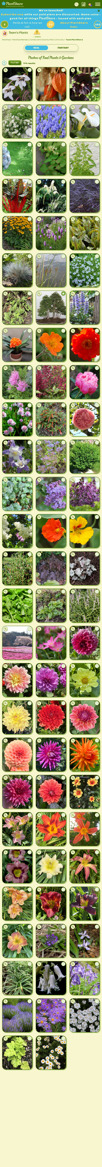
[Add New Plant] (4, 63)
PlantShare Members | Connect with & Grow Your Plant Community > (38, 40)
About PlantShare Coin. (74, 24)
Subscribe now (12, 14)
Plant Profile (15, 96)
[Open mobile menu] (97, 4)
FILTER (15, 62)
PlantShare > (7, 40)
